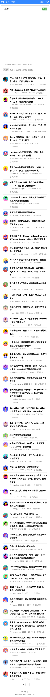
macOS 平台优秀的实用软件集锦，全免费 (28, 259)
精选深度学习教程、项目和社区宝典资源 (27, 649)
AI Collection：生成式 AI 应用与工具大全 (28, 90)
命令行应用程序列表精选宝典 (22, 546)
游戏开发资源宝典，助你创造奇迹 (24, 467)
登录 (47, 2)
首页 (3, 2)
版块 (8, 2)
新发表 (12, 70)
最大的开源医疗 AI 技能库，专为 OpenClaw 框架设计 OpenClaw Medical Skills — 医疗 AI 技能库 (28, 392)
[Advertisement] (25, 37)
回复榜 (24, 70)
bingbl (30, 64)
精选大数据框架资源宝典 (20, 435)
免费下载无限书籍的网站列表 (22, 212)
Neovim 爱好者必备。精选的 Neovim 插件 (28, 566)
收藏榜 (30, 70)
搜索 (13, 2)
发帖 (45, 9)
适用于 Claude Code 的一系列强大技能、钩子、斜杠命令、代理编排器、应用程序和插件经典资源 (28, 625)
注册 (42, 2)
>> (28, 684)
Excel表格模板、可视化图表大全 (24, 514)
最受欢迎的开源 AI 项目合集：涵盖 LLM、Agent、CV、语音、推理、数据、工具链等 (28, 271)
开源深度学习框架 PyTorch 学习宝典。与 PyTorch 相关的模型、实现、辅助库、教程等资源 (28, 478)
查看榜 (18, 70)
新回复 (6, 70)
